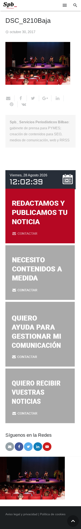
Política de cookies (52, 514)
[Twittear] (33, 98)
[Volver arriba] (73, 521)
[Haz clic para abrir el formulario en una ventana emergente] (40, 242)
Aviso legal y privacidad (21, 514)
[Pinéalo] (11, 104)
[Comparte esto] (20, 98)
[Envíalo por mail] (9, 98)
